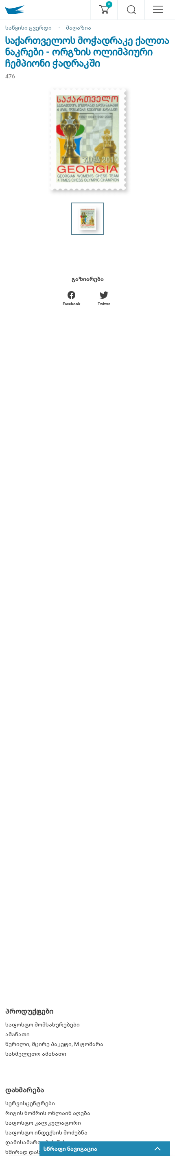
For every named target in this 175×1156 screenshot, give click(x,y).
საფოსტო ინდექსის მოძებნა (46, 1132)
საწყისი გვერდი (28, 27)
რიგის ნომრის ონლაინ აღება (47, 1113)
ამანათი (17, 1034)
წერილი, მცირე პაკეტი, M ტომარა (54, 1044)
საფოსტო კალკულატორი (43, 1122)
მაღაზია (78, 27)
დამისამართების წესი (37, 1142)
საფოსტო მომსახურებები (42, 1024)
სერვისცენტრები (30, 1103)
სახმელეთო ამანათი (35, 1053)
